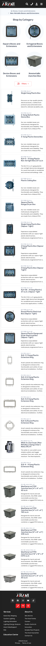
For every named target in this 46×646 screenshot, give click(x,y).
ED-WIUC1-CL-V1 (26, 441)
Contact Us (28, 635)
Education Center (11, 635)
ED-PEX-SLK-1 (25, 353)
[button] (41, 3)
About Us (28, 612)
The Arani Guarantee (32, 633)
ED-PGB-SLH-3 (26, 135)
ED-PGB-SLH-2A (26, 244)
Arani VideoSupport (10, 627)
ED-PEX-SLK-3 (26, 397)
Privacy (18, 643)
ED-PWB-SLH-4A (26, 310)
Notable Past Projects (32, 630)
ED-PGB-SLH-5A (26, 288)
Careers (27, 621)
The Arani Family (30, 618)
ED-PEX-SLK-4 (26, 462)
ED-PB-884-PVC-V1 (27, 528)
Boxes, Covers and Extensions (24, 11)
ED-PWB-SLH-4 (26, 178)
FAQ (5, 630)
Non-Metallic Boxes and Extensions (24, 13)
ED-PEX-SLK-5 (26, 419)
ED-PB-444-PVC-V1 (27, 484)
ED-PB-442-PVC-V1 (27, 572)
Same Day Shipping (10, 616)
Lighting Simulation (10, 621)
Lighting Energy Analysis (12, 624)
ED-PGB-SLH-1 (26, 91)
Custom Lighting (9, 618)
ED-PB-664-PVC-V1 (27, 506)
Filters (24, 84)
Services (7, 612)
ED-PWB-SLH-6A (26, 331)
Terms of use (26, 643)
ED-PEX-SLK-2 (26, 375)
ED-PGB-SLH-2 (26, 113)
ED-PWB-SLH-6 (26, 200)
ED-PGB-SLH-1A (26, 222)
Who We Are (29, 616)
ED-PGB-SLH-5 (26, 157)
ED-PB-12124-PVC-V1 (28, 550)
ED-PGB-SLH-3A (26, 266)
